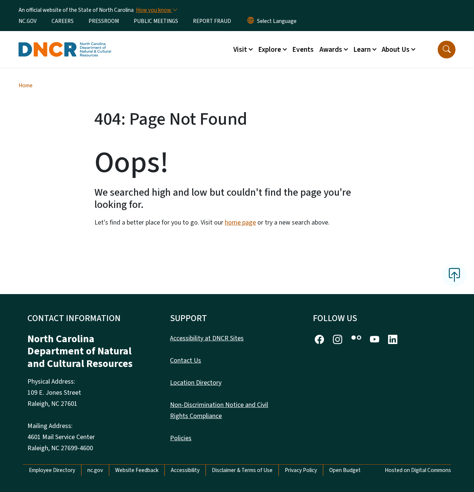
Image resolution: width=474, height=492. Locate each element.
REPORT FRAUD (212, 21)
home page (240, 222)
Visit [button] (240, 49)
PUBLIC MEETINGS (156, 21)
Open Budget (345, 470)
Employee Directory (52, 470)
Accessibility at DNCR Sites (207, 338)
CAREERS (62, 21)
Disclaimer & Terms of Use (242, 470)
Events (303, 49)
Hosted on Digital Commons (418, 470)
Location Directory (195, 382)
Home (26, 85)
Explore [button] (269, 49)
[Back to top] (454, 275)
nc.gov (95, 470)
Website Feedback (136, 470)
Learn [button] (362, 49)
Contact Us (185, 360)
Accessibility (185, 470)
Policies (180, 438)
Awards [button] (331, 49)
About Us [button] (396, 49)
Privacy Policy (301, 470)
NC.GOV (28, 21)
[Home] (65, 41)
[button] (446, 49)
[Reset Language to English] (250, 21)
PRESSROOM (104, 21)
